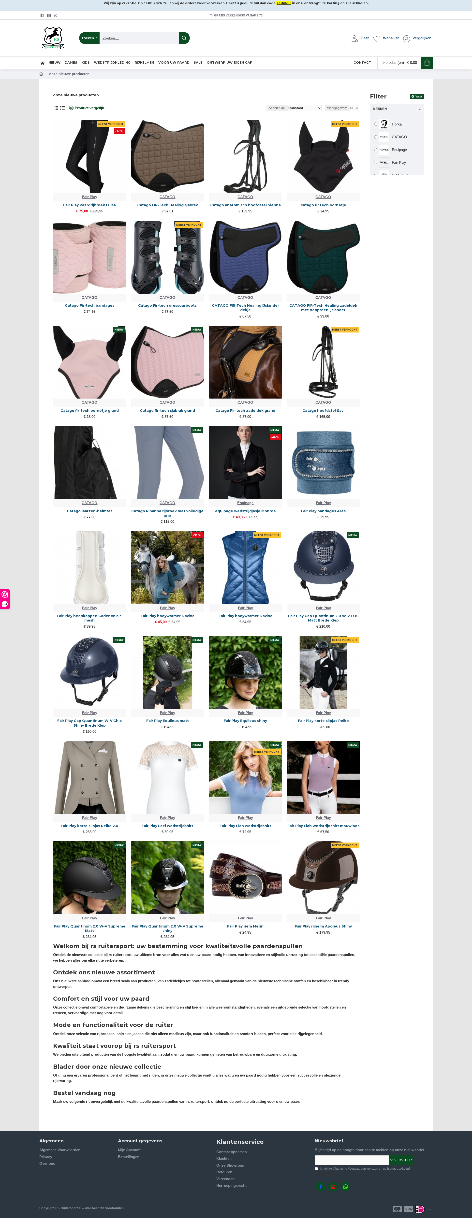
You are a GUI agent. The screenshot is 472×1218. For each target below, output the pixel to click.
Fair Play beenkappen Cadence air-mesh (89, 618)
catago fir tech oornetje (323, 205)
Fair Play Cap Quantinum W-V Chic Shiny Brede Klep (89, 723)
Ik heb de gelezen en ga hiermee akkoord (365, 1168)
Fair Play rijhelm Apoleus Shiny (323, 926)
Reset (418, 96)
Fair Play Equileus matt (167, 721)
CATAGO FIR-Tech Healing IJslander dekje (245, 307)
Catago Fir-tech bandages (89, 305)
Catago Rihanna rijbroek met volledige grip (167, 513)
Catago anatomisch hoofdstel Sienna (245, 205)
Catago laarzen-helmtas (89, 511)
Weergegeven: (337, 108)
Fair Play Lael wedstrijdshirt (167, 826)
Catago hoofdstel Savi (323, 410)
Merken (380, 109)
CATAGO (167, 197)
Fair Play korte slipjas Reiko (323, 721)
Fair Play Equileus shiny (245, 721)
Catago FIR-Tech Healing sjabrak (167, 205)
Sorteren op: (277, 108)
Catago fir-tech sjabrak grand (167, 410)
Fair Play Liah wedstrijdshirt (245, 826)
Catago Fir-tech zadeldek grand (245, 410)
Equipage (245, 503)
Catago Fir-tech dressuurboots (167, 305)
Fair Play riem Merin (245, 926)
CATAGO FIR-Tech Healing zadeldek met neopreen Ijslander (323, 307)
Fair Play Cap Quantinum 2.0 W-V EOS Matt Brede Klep (323, 618)
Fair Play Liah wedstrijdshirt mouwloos (323, 826)
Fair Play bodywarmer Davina (167, 616)
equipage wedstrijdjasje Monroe (245, 511)
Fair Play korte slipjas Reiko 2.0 (89, 826)
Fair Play (89, 197)
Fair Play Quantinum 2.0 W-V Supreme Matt (89, 928)
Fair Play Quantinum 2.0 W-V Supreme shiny (167, 928)
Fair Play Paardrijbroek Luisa (89, 205)
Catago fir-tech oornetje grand (89, 410)
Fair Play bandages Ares (323, 511)
